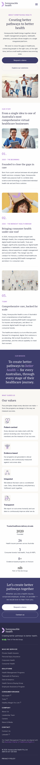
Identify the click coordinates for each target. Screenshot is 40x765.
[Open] (36, 4)
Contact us (20, 615)
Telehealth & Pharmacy (10, 676)
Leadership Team (8, 715)
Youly (4, 699)
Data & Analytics (8, 680)
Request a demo (20, 60)
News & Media (7, 722)
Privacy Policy (8, 759)
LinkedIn (5, 735)
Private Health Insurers (10, 653)
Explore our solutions (20, 68)
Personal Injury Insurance (11, 657)
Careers (5, 719)
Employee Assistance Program (13, 687)
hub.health (5, 696)
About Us (5, 712)
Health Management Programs (13, 673)
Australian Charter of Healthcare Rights (19, 742)
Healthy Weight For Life (10, 703)
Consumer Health (8, 664)
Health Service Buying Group (12, 683)
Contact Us (6, 731)
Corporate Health (8, 660)
